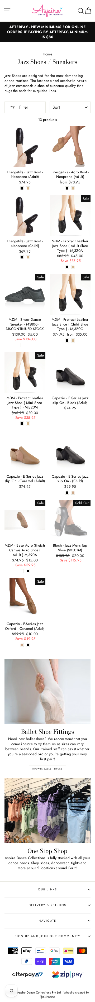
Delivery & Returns (47, 905)
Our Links (47, 889)
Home (47, 54)
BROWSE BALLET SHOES (47, 768)
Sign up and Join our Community (47, 936)
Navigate (47, 920)
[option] (47, 31)
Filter (23, 107)
